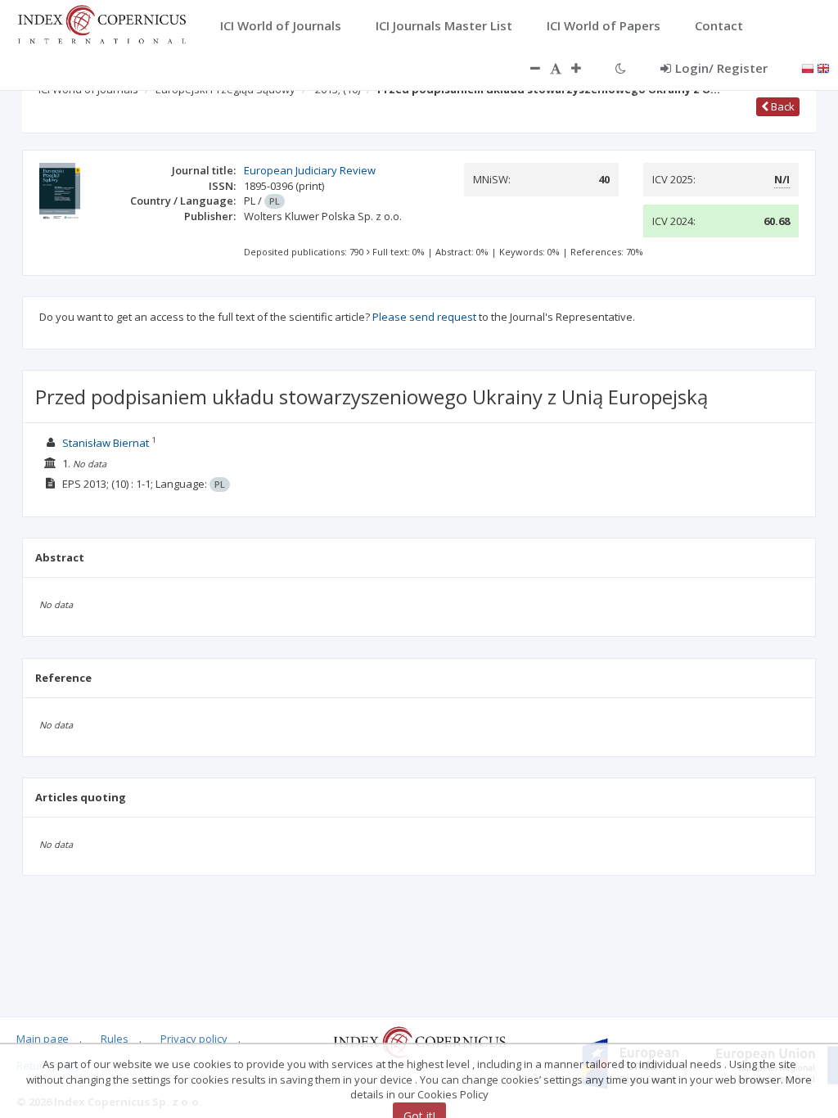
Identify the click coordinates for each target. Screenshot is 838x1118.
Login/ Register (721, 68)
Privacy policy (194, 1038)
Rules (114, 1038)
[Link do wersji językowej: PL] (807, 67)
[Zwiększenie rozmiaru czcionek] (584, 68)
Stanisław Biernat (105, 442)
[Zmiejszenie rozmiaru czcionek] (527, 68)
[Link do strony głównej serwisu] (101, 23)
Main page (42, 1038)
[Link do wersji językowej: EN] (823, 67)
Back (781, 106)
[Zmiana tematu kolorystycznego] (620, 68)
